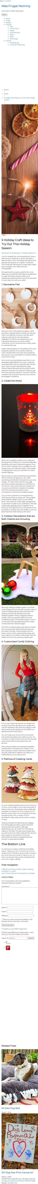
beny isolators (11, 484)
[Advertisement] (19, 67)
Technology (14, 39)
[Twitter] (8, 942)
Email (4, 912)
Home (8, 18)
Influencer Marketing (17, 45)
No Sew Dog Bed (11, 1108)
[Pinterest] (8, 948)
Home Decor (14, 29)
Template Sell (12, 1183)
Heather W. (32, 253)
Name (4, 907)
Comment (6, 886)
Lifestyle (8, 24)
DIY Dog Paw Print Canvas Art (17, 1172)
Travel (12, 35)
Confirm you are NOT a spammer (15, 929)
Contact (8, 41)
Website (4, 916)
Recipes (8, 22)
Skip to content (5, 1)
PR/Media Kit (14, 43)
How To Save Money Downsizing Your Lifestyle (18, 873)
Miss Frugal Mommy (16, 6)
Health (12, 31)
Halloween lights (20, 468)
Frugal (8, 20)
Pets (11, 26)
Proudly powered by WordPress (13, 1181)
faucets (30, 739)
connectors (6, 488)
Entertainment (15, 33)
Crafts (12, 37)
